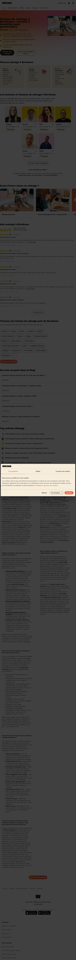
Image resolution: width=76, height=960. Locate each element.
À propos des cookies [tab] (63, 471)
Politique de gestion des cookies (46, 485)
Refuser (44, 493)
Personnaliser (55, 493)
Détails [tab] (38, 471)
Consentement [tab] (13, 471)
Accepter (69, 493)
